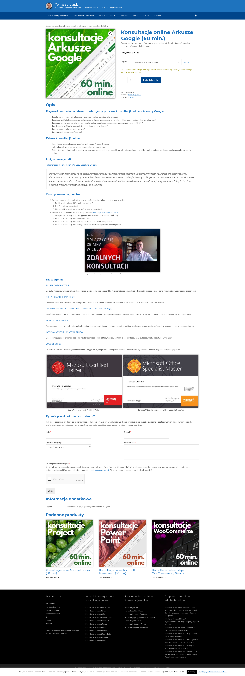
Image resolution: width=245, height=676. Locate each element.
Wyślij (50, 490)
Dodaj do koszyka (150, 80)
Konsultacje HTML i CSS (134, 607)
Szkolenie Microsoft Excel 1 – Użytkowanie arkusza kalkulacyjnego (181, 634)
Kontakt (159, 15)
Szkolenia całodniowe (84, 15)
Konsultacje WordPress (134, 610)
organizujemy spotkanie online (105, 212)
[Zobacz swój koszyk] (195, 16)
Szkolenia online (52, 610)
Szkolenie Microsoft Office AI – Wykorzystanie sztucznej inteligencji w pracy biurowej (182, 621)
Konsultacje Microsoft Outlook (96, 637)
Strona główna (52, 25)
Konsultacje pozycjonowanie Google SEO (140, 617)
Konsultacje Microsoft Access (96, 630)
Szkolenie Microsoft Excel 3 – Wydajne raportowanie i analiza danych (179, 646)
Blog (135, 15)
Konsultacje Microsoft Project (96, 624)
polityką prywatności (100, 470)
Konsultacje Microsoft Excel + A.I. (97, 607)
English (124, 15)
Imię (48, 432)
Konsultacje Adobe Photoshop (136, 627)
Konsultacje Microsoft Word (95, 640)
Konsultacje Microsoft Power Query (98, 617)
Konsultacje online (66, 25)
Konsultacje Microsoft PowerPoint (98, 634)
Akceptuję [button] (191, 671)
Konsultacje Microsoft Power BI (97, 620)
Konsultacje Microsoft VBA (95, 614)
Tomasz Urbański (66, 4)
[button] (110, 33)
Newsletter (50, 603)
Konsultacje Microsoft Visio (95, 627)
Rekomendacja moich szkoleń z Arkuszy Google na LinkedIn (71, 164)
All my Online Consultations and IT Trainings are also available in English (62, 632)
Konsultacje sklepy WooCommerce (138, 614)
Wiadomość (130, 442)
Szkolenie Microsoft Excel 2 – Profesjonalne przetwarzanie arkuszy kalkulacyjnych (181, 640)
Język (124, 61)
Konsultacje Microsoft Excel (95, 610)
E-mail (127, 432)
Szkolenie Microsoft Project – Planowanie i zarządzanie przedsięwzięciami (181, 628)
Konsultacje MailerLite (133, 620)
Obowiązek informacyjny (58, 463)
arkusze (131, 97)
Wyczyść (186, 62)
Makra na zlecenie (107, 15)
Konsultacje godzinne (58, 15)
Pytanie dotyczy (54, 442)
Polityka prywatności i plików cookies (212, 671)
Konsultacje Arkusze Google (135, 624)
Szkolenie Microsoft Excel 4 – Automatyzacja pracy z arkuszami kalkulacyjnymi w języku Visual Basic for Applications (181, 654)
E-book (146, 15)
